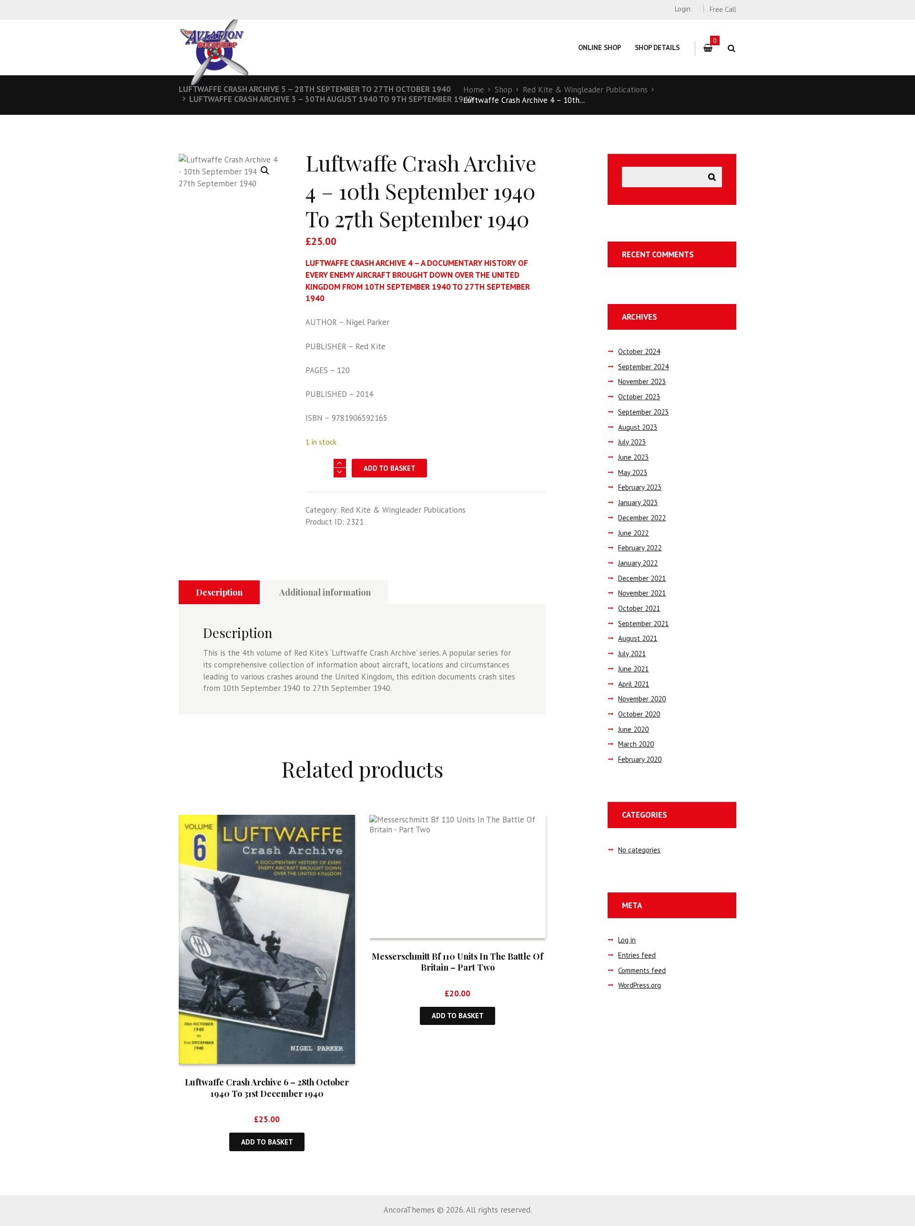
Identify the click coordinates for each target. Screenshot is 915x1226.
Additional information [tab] (325, 592)
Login (682, 8)
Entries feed (637, 955)
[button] (265, 170)
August (637, 427)
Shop (503, 89)
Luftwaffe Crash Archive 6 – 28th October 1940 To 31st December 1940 (267, 1087)
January (638, 502)
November (642, 381)
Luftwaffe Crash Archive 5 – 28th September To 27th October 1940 (315, 89)
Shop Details (657, 47)
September (643, 366)
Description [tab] (219, 592)
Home (473, 89)
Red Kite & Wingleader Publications (585, 89)
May (632, 472)
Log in (627, 939)
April (633, 684)
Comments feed (642, 970)
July (632, 441)
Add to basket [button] (267, 1141)
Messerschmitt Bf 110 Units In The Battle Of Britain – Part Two (457, 962)
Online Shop (599, 47)
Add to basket (390, 468)
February (639, 487)
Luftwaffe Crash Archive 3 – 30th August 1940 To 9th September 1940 (331, 99)
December (642, 517)
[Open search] (731, 48)
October (639, 351)
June (633, 457)
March (636, 744)
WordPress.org (639, 985)
